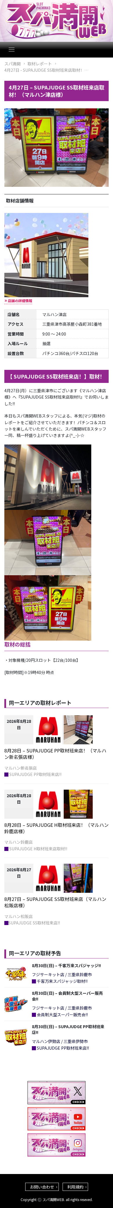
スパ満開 (12, 64)
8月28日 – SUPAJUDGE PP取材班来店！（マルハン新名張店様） (55, 753)
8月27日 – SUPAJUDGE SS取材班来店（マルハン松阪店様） (55, 902)
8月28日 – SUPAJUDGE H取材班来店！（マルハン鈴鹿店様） (56, 828)
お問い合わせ (42, 1187)
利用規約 (75, 1187)
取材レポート (40, 64)
